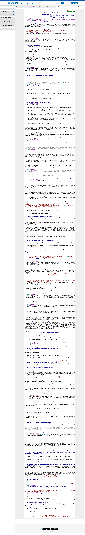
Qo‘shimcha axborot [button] (68, 6)
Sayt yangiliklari (46, 526)
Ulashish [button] (79, 6)
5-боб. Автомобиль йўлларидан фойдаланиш (6, 26)
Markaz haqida (34, 526)
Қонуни (67, 30)
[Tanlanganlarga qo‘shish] (19, 3)
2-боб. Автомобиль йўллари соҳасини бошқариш (5, 14)
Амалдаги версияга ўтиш (71, 11)
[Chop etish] (35, 3)
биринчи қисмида (43, 434)
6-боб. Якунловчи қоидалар (5, 28)
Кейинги (29, 84)
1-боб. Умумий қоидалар (5, 11)
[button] (7, 9)
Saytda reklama (58, 526)
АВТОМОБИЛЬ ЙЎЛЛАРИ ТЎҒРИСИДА (7, 8)
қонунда (31, 401)
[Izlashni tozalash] (14, 7)
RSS (68, 526)
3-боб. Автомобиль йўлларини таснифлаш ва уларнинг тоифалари (6, 18)
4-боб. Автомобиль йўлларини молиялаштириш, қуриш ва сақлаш (6, 22)
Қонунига (32, 20)
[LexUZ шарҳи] (24, 3)
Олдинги (29, 27)
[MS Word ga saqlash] (32, 3)
